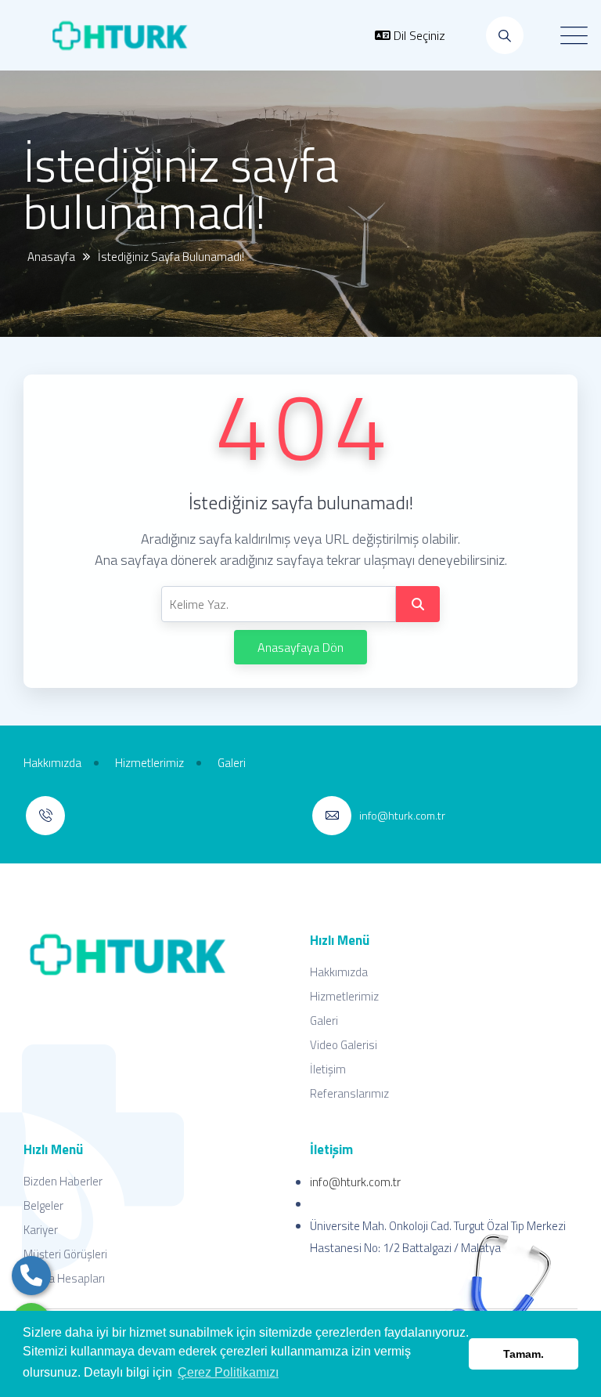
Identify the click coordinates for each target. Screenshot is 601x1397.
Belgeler (43, 1205)
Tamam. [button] (523, 1354)
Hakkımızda (339, 972)
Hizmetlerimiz (344, 996)
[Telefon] (31, 1275)
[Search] (505, 35)
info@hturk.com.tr (355, 1182)
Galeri (324, 1021)
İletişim (328, 1069)
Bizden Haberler (63, 1181)
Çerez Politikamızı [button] (228, 1372)
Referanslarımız (349, 1093)
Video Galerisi (343, 1045)
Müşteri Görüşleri (65, 1254)
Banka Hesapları (64, 1278)
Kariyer (40, 1230)
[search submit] (418, 604)
